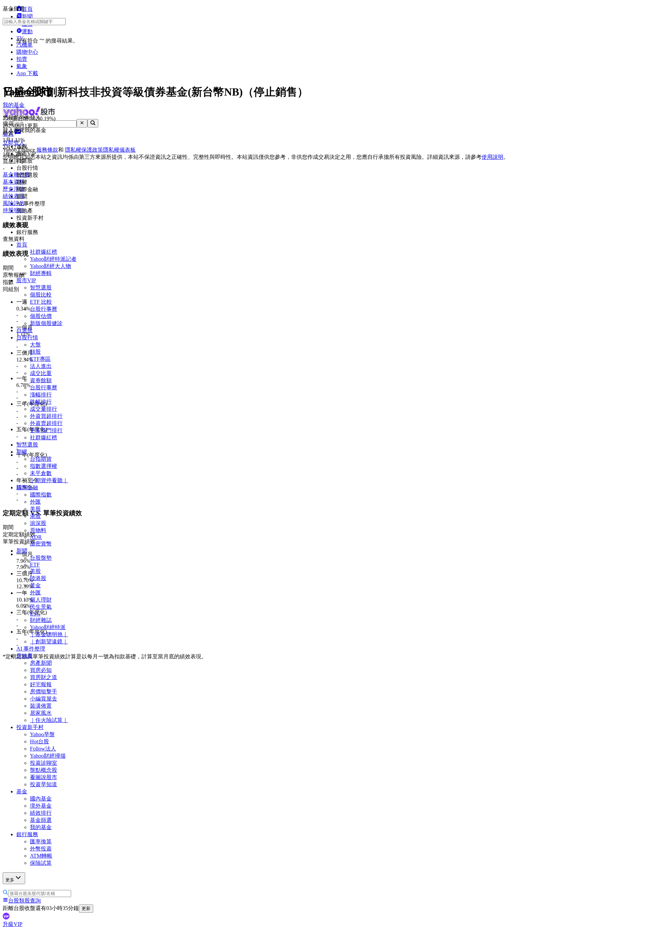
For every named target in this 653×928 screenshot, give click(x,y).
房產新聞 (41, 663)
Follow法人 (43, 749)
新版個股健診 (46, 323)
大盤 (35, 345)
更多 (9, 879)
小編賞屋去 (43, 699)
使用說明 (492, 157)
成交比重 (41, 373)
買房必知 (41, 670)
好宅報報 (41, 684)
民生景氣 (41, 607)
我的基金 (41, 827)
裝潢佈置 (41, 706)
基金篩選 (41, 820)
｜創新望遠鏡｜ (49, 641)
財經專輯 (41, 273)
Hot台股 (39, 741)
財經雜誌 (41, 620)
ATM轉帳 (41, 856)
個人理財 (41, 600)
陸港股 (38, 578)
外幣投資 (41, 848)
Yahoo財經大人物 (50, 266)
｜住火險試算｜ (49, 720)
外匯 (35, 502)
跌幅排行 (41, 402)
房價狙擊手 (43, 691)
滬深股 (38, 523)
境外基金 (41, 806)
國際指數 (41, 494)
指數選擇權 (43, 466)
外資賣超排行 (46, 423)
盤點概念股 (43, 770)
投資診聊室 (43, 763)
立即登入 (13, 143)
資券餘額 (41, 380)
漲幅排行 (41, 395)
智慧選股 (41, 287)
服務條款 (47, 150)
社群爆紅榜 (43, 252)
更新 (86, 908)
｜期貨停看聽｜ (49, 480)
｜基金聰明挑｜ (49, 634)
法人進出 (41, 366)
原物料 (38, 530)
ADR (36, 537)
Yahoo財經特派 (48, 627)
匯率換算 (41, 841)
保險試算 (41, 863)
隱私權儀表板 (119, 150)
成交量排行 (43, 409)
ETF (35, 565)
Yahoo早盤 (42, 734)
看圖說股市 (43, 777)
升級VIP (12, 924)
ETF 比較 (41, 302)
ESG (35, 614)
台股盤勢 (41, 558)
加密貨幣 (41, 543)
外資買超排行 (46, 416)
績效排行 (41, 813)
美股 (35, 509)
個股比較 (41, 295)
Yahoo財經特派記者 (53, 259)
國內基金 (41, 799)
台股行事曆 (43, 309)
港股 (35, 516)
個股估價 (41, 316)
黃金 (35, 585)
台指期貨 (41, 459)
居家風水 (41, 713)
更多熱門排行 (46, 430)
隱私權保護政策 (84, 150)
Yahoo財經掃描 (48, 756)
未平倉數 (41, 473)
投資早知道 (43, 784)
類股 (35, 352)
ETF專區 (40, 359)
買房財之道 (43, 677)
